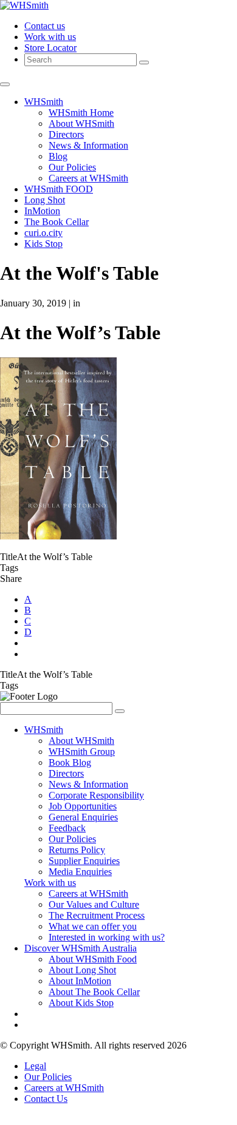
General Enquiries (83, 817)
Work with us (50, 37)
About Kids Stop (81, 1003)
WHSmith (43, 101)
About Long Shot (82, 970)
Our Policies (72, 167)
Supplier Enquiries (84, 861)
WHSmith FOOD (58, 189)
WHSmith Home (81, 112)
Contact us (44, 26)
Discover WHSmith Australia (80, 948)
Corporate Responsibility (96, 795)
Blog (58, 156)
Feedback (67, 828)
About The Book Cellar (94, 992)
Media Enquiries (80, 872)
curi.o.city (43, 233)
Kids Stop (43, 243)
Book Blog (70, 762)
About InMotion (80, 981)
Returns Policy (77, 850)
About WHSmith (81, 123)
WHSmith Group (82, 751)
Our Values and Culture (94, 904)
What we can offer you (93, 926)
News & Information (88, 145)
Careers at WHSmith (88, 178)
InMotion (42, 211)
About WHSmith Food (93, 959)
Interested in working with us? (107, 937)
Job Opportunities (83, 806)
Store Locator (50, 47)
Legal (35, 1066)
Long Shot (44, 200)
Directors (66, 134)
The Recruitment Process (97, 915)
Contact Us (45, 1098)
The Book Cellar (56, 222)
